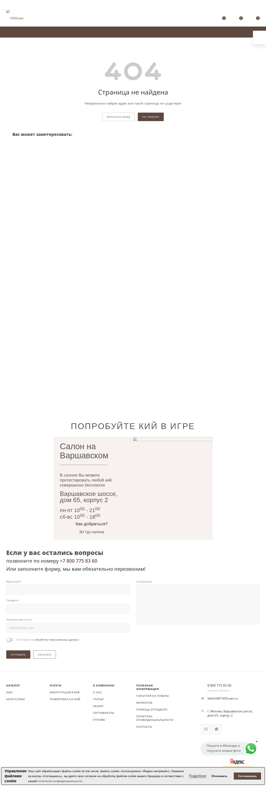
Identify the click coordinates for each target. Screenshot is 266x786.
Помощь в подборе (151, 709)
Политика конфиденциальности (154, 718)
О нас (97, 692)
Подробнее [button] (197, 776)
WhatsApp (216, 729)
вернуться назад (118, 116)
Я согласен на (48, 639)
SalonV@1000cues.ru (222, 698)
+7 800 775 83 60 (78, 560)
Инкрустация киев (65, 692)
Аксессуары (15, 699)
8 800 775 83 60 (219, 685)
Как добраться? (92, 523)
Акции (98, 706)
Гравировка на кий (65, 699)
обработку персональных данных (57, 639)
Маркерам (144, 702)
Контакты (144, 727)
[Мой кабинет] (258, 5)
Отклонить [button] (219, 776)
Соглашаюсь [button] (247, 776)
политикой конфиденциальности (60, 781)
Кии (9, 692)
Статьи (98, 699)
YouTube (205, 729)
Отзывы (99, 720)
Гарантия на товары (152, 696)
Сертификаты (103, 713)
